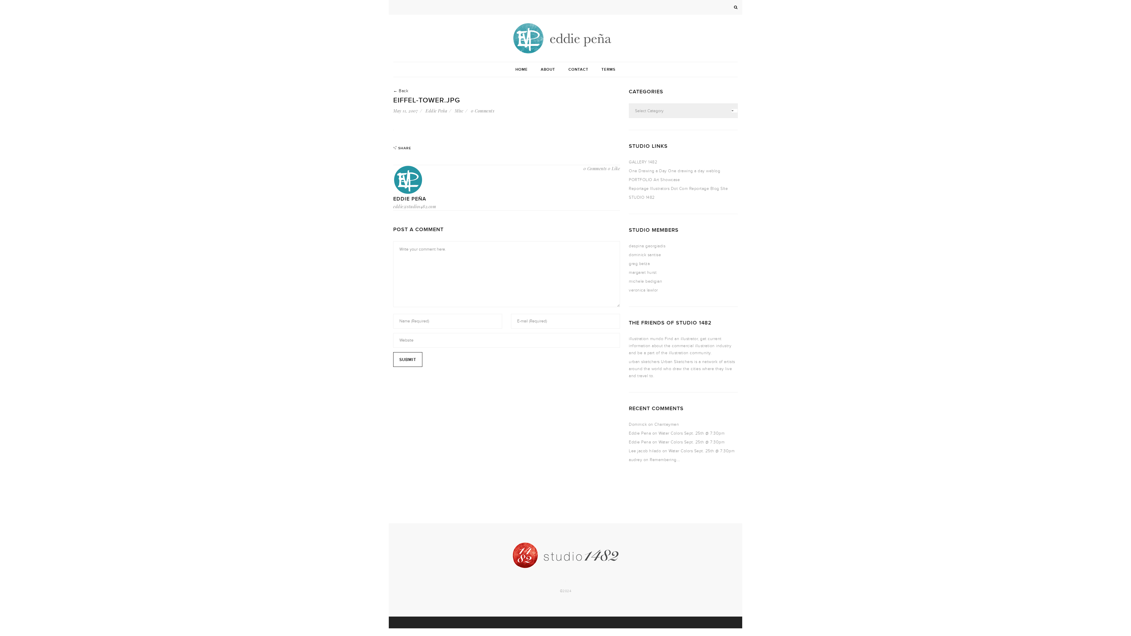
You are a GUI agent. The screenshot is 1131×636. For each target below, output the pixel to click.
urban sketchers (644, 361)
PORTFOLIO (640, 179)
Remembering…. (665, 459)
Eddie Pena (640, 433)
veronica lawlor (643, 290)
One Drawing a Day (648, 170)
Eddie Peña (436, 111)
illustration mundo (646, 338)
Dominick (638, 424)
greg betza (639, 263)
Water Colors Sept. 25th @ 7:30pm (692, 433)
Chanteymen (666, 424)
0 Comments (482, 111)
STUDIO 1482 (642, 197)
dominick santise (645, 254)
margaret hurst (643, 272)
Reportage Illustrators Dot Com (658, 188)
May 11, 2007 (405, 111)
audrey (635, 459)
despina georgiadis (647, 246)
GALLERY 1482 (643, 162)
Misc (459, 111)
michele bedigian (645, 281)
